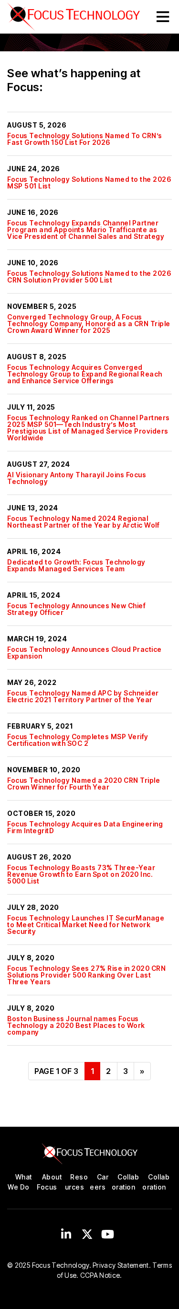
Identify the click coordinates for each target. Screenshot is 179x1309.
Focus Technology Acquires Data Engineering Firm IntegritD (85, 827)
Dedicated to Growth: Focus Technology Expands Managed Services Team (76, 565)
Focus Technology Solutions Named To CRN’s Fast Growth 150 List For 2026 (84, 138)
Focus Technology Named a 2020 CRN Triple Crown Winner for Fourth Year (83, 783)
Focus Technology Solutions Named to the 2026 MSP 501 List (89, 182)
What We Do (20, 1182)
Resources (76, 1182)
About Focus (49, 1182)
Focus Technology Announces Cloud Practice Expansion (84, 652)
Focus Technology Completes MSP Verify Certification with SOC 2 (77, 739)
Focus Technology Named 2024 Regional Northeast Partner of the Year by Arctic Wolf (83, 521)
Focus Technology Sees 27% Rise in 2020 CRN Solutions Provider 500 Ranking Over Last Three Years (86, 975)
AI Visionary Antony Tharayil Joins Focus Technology (76, 478)
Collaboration (125, 1182)
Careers (99, 1182)
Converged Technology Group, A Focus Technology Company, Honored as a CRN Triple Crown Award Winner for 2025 (88, 323)
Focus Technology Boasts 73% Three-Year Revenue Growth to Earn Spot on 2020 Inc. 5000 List (81, 874)
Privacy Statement (120, 1265)
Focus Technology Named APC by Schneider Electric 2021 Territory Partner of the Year (83, 696)
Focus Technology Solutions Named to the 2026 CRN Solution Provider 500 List (89, 276)
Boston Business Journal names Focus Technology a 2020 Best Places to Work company (76, 1025)
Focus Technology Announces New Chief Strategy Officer (76, 608)
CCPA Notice (100, 1275)
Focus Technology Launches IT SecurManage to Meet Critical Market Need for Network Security (85, 924)
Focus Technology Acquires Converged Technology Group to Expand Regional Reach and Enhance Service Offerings (84, 374)
